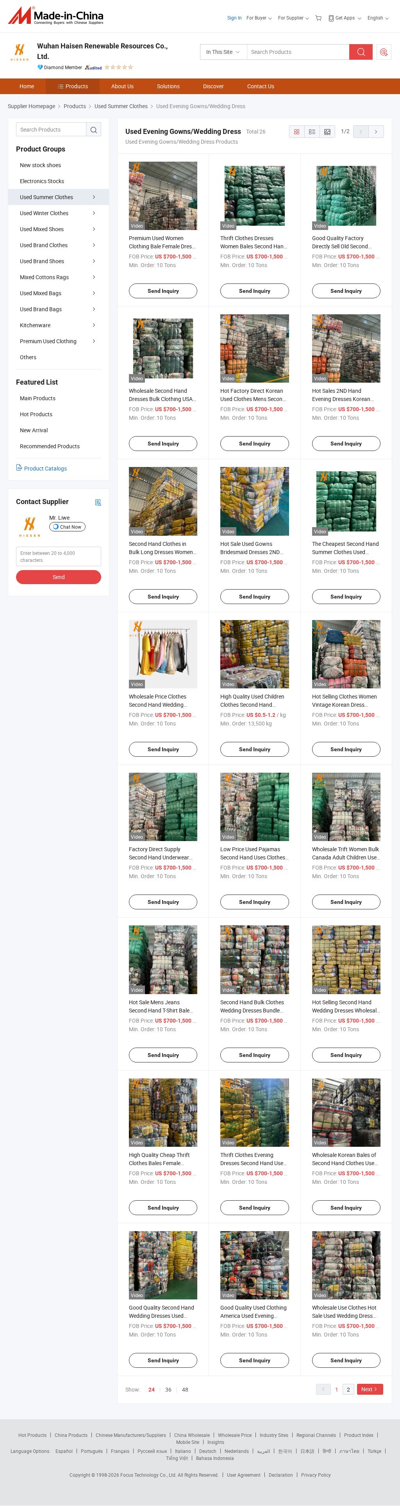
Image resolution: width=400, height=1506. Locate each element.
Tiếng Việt (177, 1458)
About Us (122, 86)
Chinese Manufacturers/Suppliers (131, 1435)
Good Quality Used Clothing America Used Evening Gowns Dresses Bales (253, 1316)
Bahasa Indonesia (215, 1458)
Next (367, 1389)
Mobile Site (187, 1442)
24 (151, 1390)
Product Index (358, 1435)
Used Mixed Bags (40, 293)
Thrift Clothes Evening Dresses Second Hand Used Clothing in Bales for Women (254, 1163)
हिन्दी (327, 1451)
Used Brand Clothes (44, 245)
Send (59, 577)
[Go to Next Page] (376, 131)
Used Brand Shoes (42, 261)
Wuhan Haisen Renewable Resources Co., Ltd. (102, 51)
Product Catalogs (45, 468)
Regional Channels (316, 1435)
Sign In (234, 17)
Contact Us (260, 86)
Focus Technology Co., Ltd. (149, 1475)
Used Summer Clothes (46, 197)
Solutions (168, 86)
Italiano (183, 1451)
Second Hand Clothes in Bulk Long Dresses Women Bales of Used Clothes (161, 552)
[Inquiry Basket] (319, 17)
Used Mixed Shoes (42, 229)
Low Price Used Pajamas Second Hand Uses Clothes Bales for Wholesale (252, 857)
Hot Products (32, 1435)
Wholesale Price (235, 1435)
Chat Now (70, 527)
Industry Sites (274, 1435)
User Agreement (244, 1475)
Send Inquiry (163, 291)
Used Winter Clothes (44, 213)
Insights (215, 1442)
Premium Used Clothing (48, 341)
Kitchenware (35, 325)
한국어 (285, 1451)
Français (120, 1451)
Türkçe (374, 1451)
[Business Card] (98, 502)
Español (64, 1451)
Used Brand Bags (41, 309)
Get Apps (345, 17)
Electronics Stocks (42, 181)
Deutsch (207, 1451)
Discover (213, 86)
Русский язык (152, 1451)
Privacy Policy (316, 1475)
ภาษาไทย (349, 1451)
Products (77, 86)
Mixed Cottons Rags (44, 277)
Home (27, 86)
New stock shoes (40, 165)
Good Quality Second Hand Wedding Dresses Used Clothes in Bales (161, 1316)
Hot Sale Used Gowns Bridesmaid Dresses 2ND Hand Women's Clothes (250, 552)
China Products (71, 1435)
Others (28, 357)
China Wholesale (192, 1435)
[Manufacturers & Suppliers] (58, 15)
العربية (263, 1451)
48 (185, 1389)
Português (92, 1451)
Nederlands (237, 1451)
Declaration (281, 1475)
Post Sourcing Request (384, 52)
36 (168, 1389)
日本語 (307, 1451)
